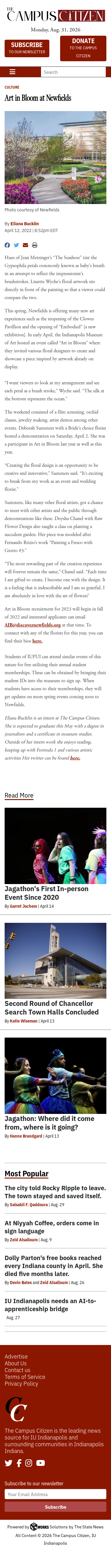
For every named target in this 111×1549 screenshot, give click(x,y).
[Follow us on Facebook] (19, 1463)
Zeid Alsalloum (24, 1239)
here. (37, 641)
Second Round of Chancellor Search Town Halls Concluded (52, 1007)
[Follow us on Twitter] (9, 1463)
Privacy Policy (21, 1383)
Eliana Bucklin (24, 223)
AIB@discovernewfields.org (33, 625)
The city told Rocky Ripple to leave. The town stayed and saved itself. (55, 1191)
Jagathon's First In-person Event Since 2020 (46, 892)
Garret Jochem (23, 906)
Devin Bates (21, 1282)
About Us (16, 1363)
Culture (12, 87)
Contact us (18, 1370)
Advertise (16, 1356)
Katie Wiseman (24, 1021)
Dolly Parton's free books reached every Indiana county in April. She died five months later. (54, 1265)
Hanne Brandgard (26, 1136)
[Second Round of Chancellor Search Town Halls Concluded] (55, 961)
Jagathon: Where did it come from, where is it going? (49, 1122)
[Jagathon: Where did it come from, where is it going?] (55, 1076)
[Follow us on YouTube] (40, 1463)
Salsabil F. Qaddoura (29, 1204)
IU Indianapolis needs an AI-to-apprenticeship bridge (50, 1304)
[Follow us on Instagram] (28, 1463)
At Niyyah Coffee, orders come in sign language (52, 1226)
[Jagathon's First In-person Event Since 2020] (55, 846)
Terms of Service (25, 1376)
